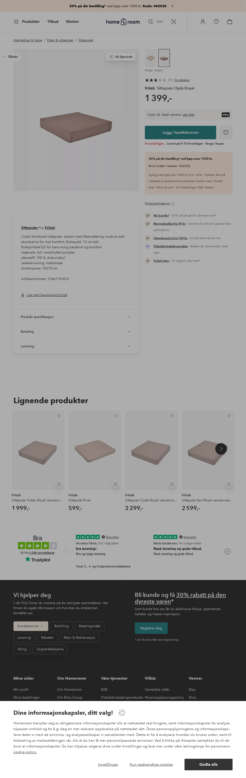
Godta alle (208, 764)
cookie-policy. (25, 752)
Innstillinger (108, 764)
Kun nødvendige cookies (151, 764)
